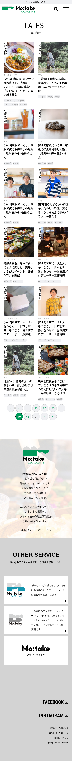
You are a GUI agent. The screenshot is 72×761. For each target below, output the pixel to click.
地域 (40, 75)
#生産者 (8, 163)
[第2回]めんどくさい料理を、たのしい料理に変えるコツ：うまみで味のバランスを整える (53, 210)
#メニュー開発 (11, 104)
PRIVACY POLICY (56, 727)
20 (44, 408)
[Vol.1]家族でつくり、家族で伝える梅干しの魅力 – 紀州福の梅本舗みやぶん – (18, 210)
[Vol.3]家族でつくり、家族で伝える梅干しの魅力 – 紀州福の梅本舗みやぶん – (18, 151)
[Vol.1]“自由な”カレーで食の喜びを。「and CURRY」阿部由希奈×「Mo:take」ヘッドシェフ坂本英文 (18, 86)
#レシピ (58, 222)
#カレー (23, 104)
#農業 (16, 163)
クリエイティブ (10, 75)
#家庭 (50, 96)
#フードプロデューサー (49, 281)
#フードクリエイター (14, 100)
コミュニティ (9, 260)
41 (27, 416)
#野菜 (57, 96)
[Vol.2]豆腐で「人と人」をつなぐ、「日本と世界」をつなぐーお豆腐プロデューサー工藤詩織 (18, 328)
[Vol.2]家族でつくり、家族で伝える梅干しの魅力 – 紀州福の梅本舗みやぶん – (53, 151)
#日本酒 (8, 281)
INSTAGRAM (52, 715)
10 (36, 408)
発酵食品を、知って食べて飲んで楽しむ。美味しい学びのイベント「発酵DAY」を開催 (18, 269)
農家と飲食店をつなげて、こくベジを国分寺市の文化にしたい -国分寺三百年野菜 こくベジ (53, 387)
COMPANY (61, 738)
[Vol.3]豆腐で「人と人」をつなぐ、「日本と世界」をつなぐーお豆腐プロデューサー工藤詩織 (53, 269)
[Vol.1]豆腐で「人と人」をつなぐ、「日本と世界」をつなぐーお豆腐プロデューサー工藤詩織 (53, 328)
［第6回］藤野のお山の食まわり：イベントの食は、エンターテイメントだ (53, 84)
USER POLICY (58, 732)
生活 (40, 201)
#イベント (18, 281)
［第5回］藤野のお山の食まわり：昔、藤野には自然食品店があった (18, 385)
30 (53, 408)
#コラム (42, 96)
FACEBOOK (54, 702)
